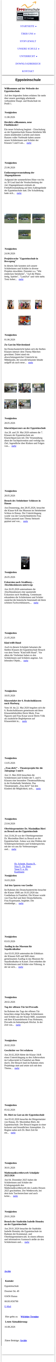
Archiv (7, 1271)
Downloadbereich (28, 63)
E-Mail (7, 1306)
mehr (29, 143)
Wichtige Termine (30, 1316)
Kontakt (28, 71)
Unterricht (27, 56)
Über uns (27, 33)
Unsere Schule (27, 48)
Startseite (27, 26)
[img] (28, 11)
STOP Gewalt (28, 41)
